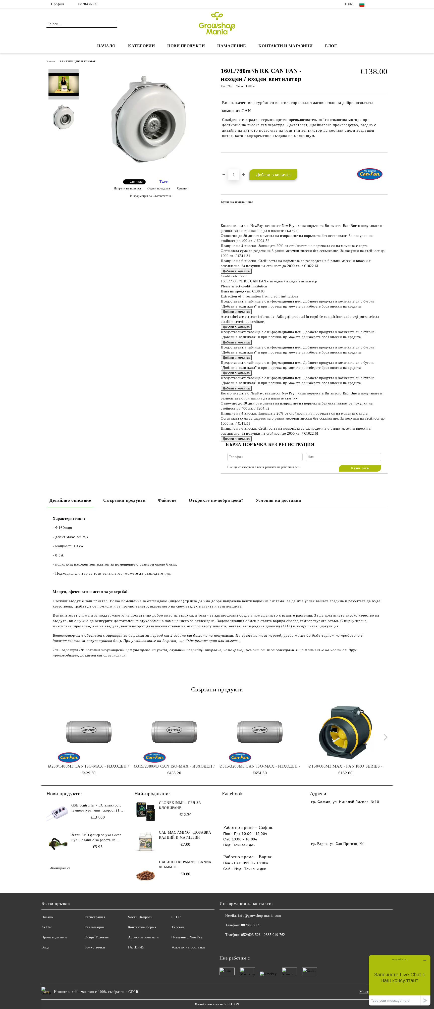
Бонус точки (95, 947)
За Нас (46, 927)
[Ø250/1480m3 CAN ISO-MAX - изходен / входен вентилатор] (89, 732)
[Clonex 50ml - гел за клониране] (145, 811)
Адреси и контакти (143, 937)
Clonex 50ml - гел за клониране (180, 805)
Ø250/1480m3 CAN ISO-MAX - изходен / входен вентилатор (88, 766)
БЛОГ (331, 46)
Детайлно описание (70, 500)
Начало (106, 46)
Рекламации (94, 927)
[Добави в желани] (230, 161)
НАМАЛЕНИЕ (231, 46)
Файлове (167, 500)
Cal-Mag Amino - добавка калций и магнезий (185, 835)
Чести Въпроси (140, 917)
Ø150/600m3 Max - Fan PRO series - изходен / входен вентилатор (345, 766)
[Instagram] (385, 4)
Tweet (164, 182)
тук (167, 573)
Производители (54, 937)
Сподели (136, 182)
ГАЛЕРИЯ (136, 947)
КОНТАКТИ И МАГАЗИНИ (285, 46)
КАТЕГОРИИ (141, 46)
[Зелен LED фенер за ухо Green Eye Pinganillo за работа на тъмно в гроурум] (57, 844)
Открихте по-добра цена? (216, 500)
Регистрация (95, 917)
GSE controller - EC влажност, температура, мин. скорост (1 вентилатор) (96, 808)
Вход (45, 947)
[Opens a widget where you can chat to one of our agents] (399, 980)
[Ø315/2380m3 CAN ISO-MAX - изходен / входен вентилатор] (174, 732)
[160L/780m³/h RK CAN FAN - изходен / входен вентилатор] (149, 171)
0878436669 (87, 4)
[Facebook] (377, 4)
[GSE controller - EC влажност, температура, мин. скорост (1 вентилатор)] (57, 814)
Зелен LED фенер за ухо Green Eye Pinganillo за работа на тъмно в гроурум (96, 838)
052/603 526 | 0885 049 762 (263, 935)
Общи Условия (97, 937)
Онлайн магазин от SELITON (217, 1004)
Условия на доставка (278, 500)
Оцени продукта (158, 188)
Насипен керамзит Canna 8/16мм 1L (185, 864)
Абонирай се (60, 868)
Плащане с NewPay (186, 937)
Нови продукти (186, 46)
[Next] (384, 737)
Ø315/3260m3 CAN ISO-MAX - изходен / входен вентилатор (260, 766)
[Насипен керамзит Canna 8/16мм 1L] (145, 871)
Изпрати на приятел (127, 188)
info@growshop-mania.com (259, 916)
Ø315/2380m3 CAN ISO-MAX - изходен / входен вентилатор (174, 766)
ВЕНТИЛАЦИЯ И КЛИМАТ (78, 61)
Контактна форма (142, 927)
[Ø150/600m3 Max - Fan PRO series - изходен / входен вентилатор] (345, 732)
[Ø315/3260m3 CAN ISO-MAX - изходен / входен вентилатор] (260, 732)
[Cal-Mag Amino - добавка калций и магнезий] (145, 841)
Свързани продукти (124, 500)
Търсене (178, 927)
